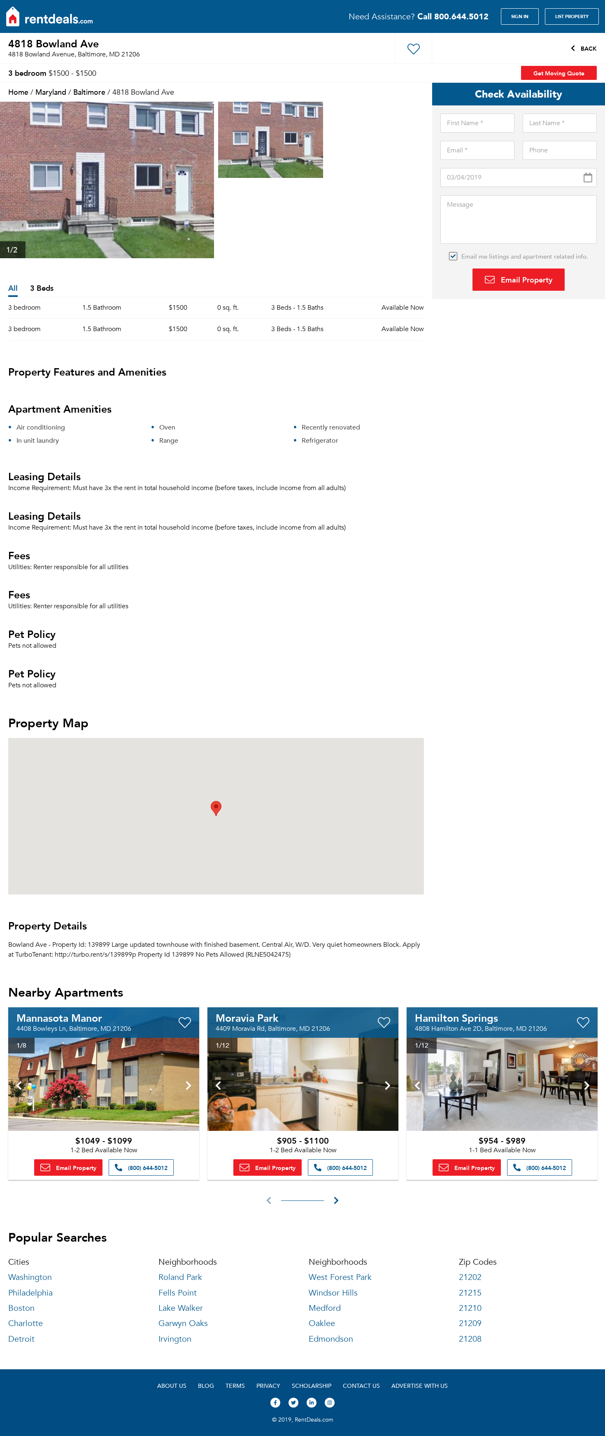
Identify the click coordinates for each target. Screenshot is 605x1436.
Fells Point (177, 1293)
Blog (206, 1385)
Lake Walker (180, 1308)
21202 (470, 1277)
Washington (30, 1277)
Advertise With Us (419, 1385)
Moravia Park (247, 1017)
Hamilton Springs (456, 1017)
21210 (470, 1308)
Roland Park (180, 1277)
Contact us (361, 1385)
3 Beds (42, 288)
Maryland (50, 92)
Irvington (174, 1339)
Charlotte (25, 1323)
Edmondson (331, 1339)
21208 (470, 1339)
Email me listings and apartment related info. (524, 256)
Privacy (268, 1385)
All (13, 288)
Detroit (21, 1339)
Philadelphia (30, 1293)
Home (18, 92)
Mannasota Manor (59, 1017)
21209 (470, 1323)
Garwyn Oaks (183, 1323)
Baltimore (89, 92)
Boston (21, 1308)
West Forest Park (340, 1277)
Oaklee (322, 1323)
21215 (470, 1293)
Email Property (525, 279)
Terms (235, 1385)
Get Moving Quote (558, 73)
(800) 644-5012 (147, 1167)
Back (588, 48)
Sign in (519, 16)
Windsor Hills (333, 1293)
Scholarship (311, 1385)
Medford (325, 1308)
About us (171, 1385)
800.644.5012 (453, 16)
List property (572, 16)
